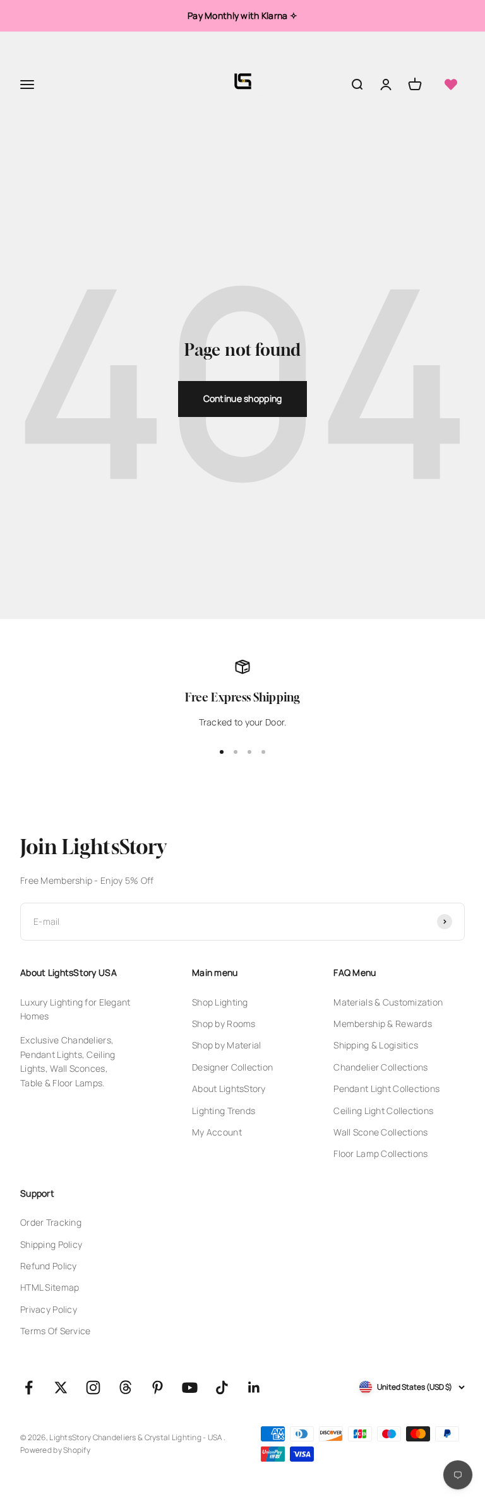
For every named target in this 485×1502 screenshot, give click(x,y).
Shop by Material (226, 1045)
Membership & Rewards (382, 1024)
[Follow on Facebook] (28, 1387)
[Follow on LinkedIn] (254, 1387)
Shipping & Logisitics (375, 1045)
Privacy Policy (48, 1309)
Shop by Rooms (224, 1024)
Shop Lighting (220, 1002)
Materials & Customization (388, 1002)
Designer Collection (232, 1067)
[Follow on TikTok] (222, 1387)
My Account (217, 1132)
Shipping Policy (51, 1244)
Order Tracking (50, 1222)
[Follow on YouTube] (189, 1387)
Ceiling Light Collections (383, 1111)
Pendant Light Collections (386, 1088)
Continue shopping (242, 398)
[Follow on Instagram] (93, 1387)
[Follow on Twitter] (60, 1387)
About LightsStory (229, 1088)
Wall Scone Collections (380, 1132)
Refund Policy (48, 1266)
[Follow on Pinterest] (157, 1387)
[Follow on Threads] (125, 1387)
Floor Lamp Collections (380, 1153)
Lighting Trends (223, 1111)
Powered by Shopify (55, 1450)
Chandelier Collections (380, 1067)
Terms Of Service (55, 1331)
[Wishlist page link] (451, 84)
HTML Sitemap (49, 1287)
